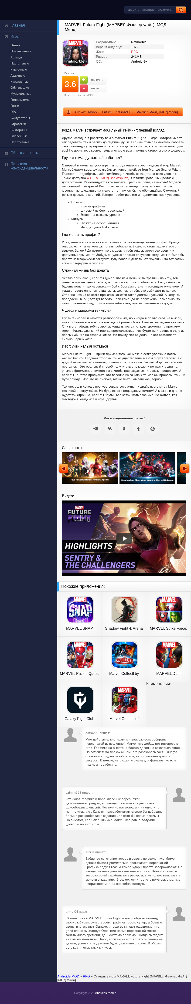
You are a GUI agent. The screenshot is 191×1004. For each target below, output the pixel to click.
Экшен (15, 45)
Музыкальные (20, 93)
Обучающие (19, 87)
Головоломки (20, 99)
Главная (17, 25)
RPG (13, 112)
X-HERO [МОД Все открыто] (108, 178)
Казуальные (19, 81)
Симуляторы (20, 118)
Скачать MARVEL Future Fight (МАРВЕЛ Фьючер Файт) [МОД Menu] (126, 112)
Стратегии (18, 124)
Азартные (17, 75)
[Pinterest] (152, 428)
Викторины (18, 130)
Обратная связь (24, 153)
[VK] (110, 428)
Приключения (20, 51)
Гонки (14, 106)
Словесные (19, 136)
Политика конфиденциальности (29, 166)
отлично (92, 79)
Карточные (18, 69)
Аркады (16, 57)
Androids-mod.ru (106, 993)
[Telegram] (95, 428)
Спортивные (19, 142)
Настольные (19, 63)
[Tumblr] (138, 428)
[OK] (124, 428)
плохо (91, 88)
